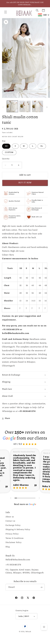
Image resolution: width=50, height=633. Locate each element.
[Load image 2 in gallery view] (24, 106)
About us (10, 517)
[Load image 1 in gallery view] (12, 106)
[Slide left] (3, 107)
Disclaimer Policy (13, 542)
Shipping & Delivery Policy (18, 529)
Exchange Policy (13, 525)
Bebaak (28, 631)
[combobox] (43, 14)
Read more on (25, 504)
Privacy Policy (12, 534)
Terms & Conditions (15, 538)
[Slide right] (47, 107)
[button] (5, 12)
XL (41, 146)
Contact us (10, 521)
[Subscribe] (41, 587)
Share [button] (7, 418)
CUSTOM (9, 152)
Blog (8, 547)
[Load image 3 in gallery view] (37, 106)
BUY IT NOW (25, 183)
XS (6, 146)
